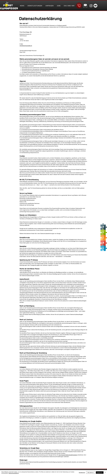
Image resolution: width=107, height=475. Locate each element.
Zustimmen (99, 472)
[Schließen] (105, 472)
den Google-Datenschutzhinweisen (68, 455)
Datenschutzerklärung (14, 473)
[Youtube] (95, 6)
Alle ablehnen (90, 472)
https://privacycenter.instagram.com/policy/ (52, 377)
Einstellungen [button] (82, 472)
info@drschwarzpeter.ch (26, 45)
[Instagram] (91, 6)
